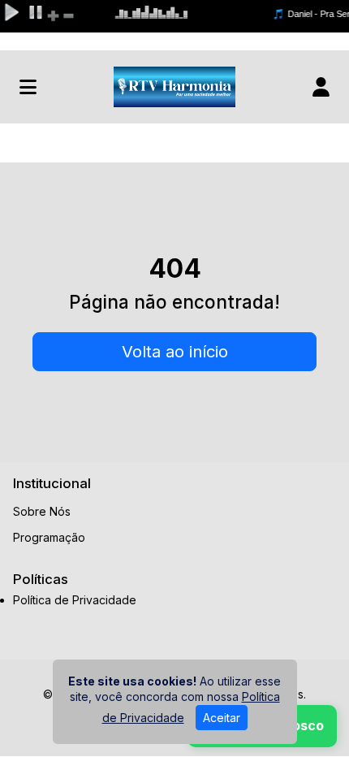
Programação (49, 537)
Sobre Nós (42, 511)
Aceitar (221, 718)
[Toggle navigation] (28, 87)
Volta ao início (175, 351)
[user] (321, 87)
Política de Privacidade (74, 600)
